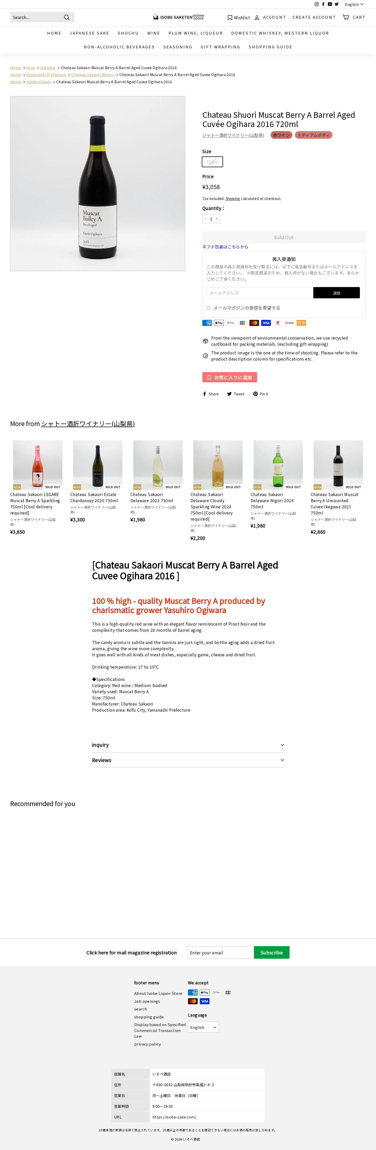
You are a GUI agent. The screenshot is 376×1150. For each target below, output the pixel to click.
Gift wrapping (220, 46)
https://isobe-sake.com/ (174, 1117)
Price (208, 176)
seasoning (178, 46)
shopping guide (271, 46)
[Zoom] (97, 183)
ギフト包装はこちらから (225, 247)
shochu (128, 33)
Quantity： (214, 208)
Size (207, 151)
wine (153, 33)
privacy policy (147, 1044)
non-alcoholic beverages (119, 46)
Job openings (147, 1001)
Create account (314, 17)
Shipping (233, 198)
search (140, 1008)
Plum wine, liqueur (196, 33)
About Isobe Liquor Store (158, 993)
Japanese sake (89, 33)
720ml (212, 162)
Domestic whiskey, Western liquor (280, 33)
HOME (54, 33)
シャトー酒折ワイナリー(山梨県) (233, 135)
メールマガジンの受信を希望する (247, 308)
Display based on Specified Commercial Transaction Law (160, 1030)
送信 (336, 293)
